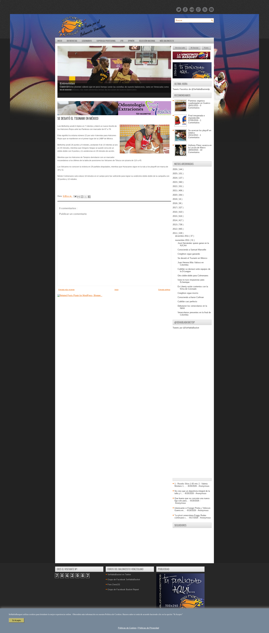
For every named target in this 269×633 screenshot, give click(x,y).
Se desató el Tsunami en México (192, 258)
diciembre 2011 (182, 236)
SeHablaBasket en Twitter (119, 574)
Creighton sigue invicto (188, 293)
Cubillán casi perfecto (187, 301)
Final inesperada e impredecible (196, 116)
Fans (206, 48)
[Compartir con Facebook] (89, 196)
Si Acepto (16, 620)
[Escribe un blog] (82, 196)
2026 (175, 169)
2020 (175, 195)
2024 (175, 178)
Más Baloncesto (167, 40)
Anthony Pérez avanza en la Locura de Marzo (200, 146)
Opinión (131, 40)
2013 (175, 224)
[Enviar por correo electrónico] (78, 196)
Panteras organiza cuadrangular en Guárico (199, 102)
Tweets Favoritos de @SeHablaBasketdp (191, 89)
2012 (175, 229)
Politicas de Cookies (127, 628)
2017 (175, 207)
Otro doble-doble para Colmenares (193, 275)
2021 (175, 190)
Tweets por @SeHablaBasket (186, 328)
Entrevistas (72, 40)
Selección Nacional (147, 40)
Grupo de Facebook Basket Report (123, 589)
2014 (175, 220)
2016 (175, 212)
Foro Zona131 (114, 584)
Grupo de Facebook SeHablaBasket (124, 579)
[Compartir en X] (85, 196)
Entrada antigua (164, 290)
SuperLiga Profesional (106, 40)
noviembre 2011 (182, 240)
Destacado (180, 48)
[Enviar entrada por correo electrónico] (75, 196)
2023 (175, 182)
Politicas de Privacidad (148, 628)
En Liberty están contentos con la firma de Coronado (193, 287)
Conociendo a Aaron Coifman (191, 297)
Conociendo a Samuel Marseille (192, 250)
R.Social (194, 48)
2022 (175, 186)
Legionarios (87, 40)
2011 (175, 233)
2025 (175, 173)
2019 (175, 199)
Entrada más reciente (66, 290)
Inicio (59, 40)
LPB (121, 40)
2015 (175, 216)
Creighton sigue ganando (189, 254)
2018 (175, 203)
